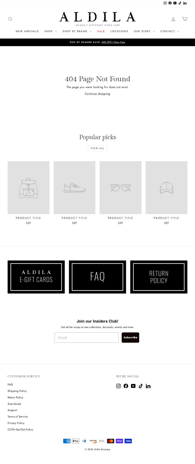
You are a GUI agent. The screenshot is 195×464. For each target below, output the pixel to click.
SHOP (49, 31)
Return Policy (15, 397)
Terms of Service (18, 416)
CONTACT (168, 31)
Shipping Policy (17, 391)
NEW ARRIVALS (27, 31)
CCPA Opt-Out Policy (20, 429)
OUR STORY (143, 31)
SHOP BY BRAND (76, 31)
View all (97, 148)
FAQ (10, 384)
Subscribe (130, 337)
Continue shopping (97, 94)
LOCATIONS (119, 31)
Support (12, 410)
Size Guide (14, 404)
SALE (101, 31)
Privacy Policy (16, 423)
